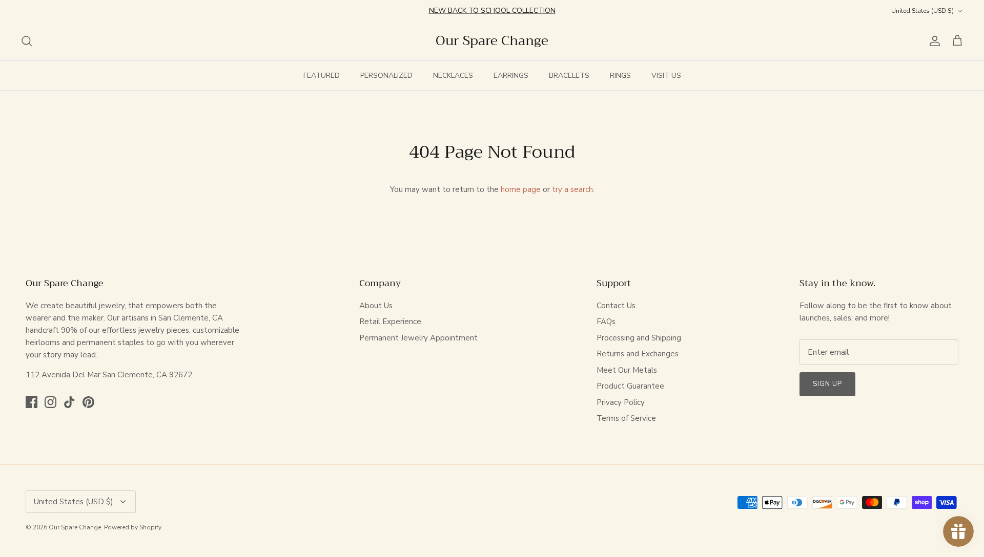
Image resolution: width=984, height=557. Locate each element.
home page (521, 189)
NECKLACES (453, 75)
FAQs (606, 321)
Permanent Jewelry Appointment (418, 338)
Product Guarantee (630, 386)
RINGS (620, 75)
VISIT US (666, 75)
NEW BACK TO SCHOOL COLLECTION (492, 10)
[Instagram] (50, 402)
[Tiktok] (69, 402)
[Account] (933, 41)
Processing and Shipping (639, 338)
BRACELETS (569, 75)
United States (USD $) (922, 11)
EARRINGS (511, 75)
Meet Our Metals (627, 370)
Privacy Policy (621, 402)
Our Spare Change (75, 527)
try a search (572, 189)
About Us (376, 306)
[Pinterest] (88, 402)
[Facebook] (31, 402)
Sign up (827, 384)
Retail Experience (390, 321)
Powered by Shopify (132, 527)
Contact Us (616, 306)
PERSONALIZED (386, 75)
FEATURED (321, 75)
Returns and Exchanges (638, 354)
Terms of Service (626, 418)
